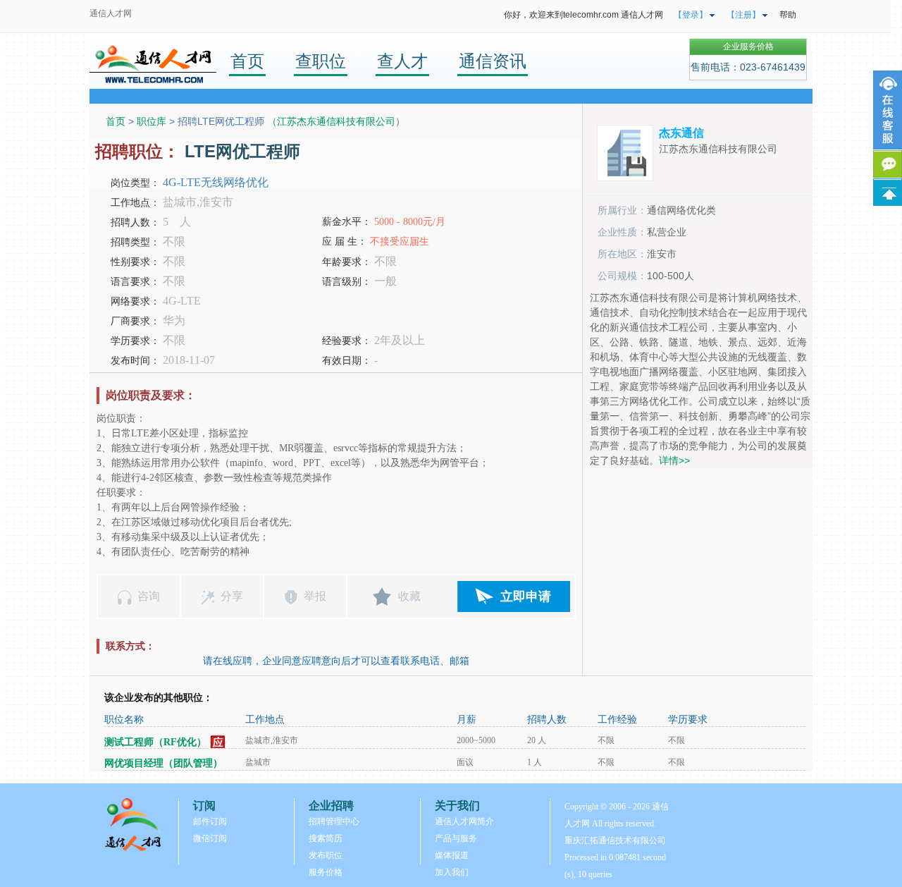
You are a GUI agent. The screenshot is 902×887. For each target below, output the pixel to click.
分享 (232, 596)
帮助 (787, 15)
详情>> (674, 460)
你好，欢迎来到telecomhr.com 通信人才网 (583, 15)
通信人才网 (110, 13)
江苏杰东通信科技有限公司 (336, 121)
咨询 (148, 596)
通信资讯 (492, 61)
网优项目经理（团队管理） (163, 763)
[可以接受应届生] (218, 742)
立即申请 (525, 596)
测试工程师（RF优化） (155, 742)
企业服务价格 (748, 46)
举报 (315, 596)
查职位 (320, 61)
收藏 (409, 596)
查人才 (402, 61)
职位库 (151, 121)
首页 (247, 61)
